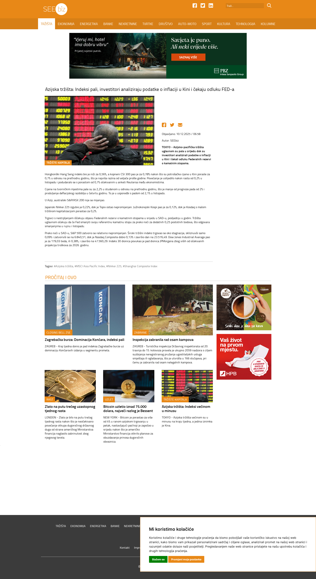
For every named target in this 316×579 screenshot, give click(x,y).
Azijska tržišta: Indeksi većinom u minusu (186, 408)
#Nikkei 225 (113, 266)
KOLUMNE (268, 24)
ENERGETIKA (89, 24)
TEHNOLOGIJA (245, 24)
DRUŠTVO (166, 24)
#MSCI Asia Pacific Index (90, 266)
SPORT (207, 24)
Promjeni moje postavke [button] (186, 559)
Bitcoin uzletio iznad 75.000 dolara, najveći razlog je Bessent (128, 408)
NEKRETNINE (128, 24)
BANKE (108, 24)
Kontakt (125, 548)
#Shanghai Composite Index (140, 266)
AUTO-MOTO (187, 24)
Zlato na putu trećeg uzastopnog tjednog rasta (70, 408)
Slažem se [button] (158, 559)
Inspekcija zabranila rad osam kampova (163, 339)
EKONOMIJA (66, 24)
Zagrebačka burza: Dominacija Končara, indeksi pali (84, 339)
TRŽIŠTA (46, 24)
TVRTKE (147, 24)
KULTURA (223, 24)
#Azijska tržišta (63, 266)
